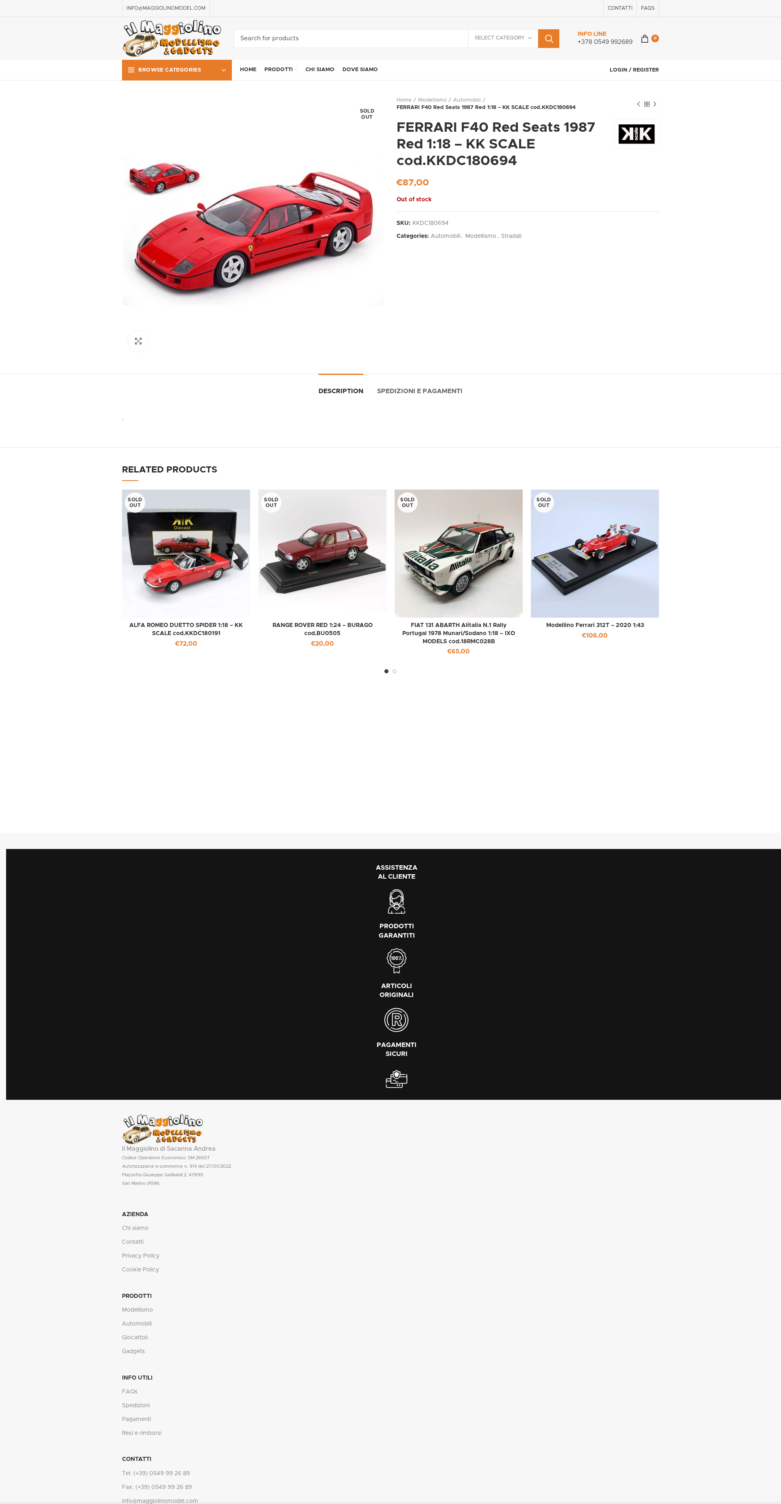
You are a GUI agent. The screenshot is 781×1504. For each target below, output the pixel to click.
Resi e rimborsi (141, 1433)
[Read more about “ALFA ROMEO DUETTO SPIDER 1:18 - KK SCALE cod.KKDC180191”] (244, 503)
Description (341, 391)
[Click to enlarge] (138, 341)
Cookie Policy (140, 1270)
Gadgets (133, 1351)
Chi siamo (135, 1228)
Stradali (511, 236)
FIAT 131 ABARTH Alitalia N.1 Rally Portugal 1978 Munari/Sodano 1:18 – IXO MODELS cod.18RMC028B (458, 633)
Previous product (639, 104)
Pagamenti (136, 1419)
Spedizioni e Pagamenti (419, 391)
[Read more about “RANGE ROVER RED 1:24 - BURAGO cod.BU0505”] (380, 503)
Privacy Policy (140, 1256)
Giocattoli (135, 1338)
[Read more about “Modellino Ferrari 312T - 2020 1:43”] (653, 503)
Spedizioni (136, 1405)
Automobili (467, 100)
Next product (655, 104)
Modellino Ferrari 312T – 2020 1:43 (595, 625)
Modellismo (432, 100)
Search (548, 38)
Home (404, 100)
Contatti (133, 1242)
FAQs (129, 1392)
